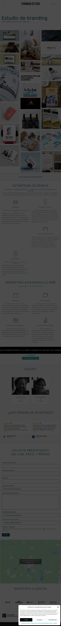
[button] (58, 607)
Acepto (26, 619)
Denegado (39, 619)
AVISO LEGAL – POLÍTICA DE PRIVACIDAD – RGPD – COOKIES (44, 623)
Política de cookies (26, 623)
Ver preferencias (53, 619)
